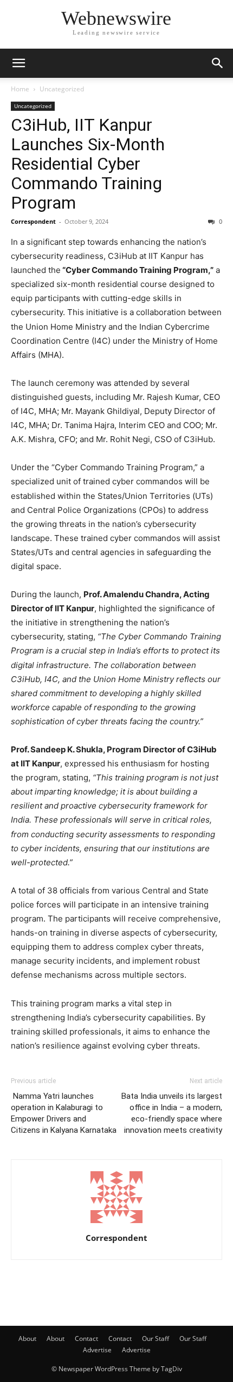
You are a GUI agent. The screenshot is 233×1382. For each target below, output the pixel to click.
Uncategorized (62, 89)
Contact (86, 1338)
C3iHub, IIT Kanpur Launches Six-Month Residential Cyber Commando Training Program (88, 164)
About (27, 1338)
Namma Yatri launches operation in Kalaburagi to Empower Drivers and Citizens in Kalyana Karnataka (63, 1113)
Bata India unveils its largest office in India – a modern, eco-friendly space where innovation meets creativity (171, 1113)
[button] (18, 63)
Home (20, 89)
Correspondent (33, 221)
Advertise (97, 1349)
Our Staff (155, 1338)
